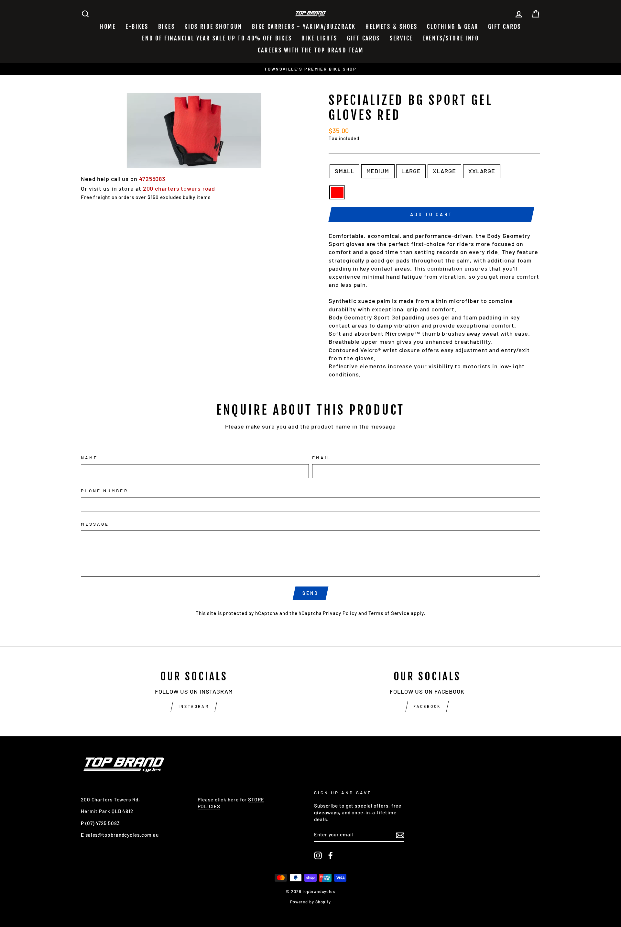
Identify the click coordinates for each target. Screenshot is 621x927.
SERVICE (401, 38)
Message (95, 524)
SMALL (344, 170)
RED (337, 192)
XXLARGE (481, 170)
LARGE (411, 170)
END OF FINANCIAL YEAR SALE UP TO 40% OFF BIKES (217, 38)
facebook (427, 706)
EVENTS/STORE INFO (450, 38)
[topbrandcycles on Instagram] (318, 855)
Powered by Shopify (310, 901)
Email (321, 457)
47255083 (152, 178)
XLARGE (444, 170)
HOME (108, 26)
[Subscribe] (400, 835)
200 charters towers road (179, 188)
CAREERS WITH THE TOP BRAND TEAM (311, 50)
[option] (310, 69)
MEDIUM (377, 170)
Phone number (104, 490)
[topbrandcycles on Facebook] (330, 855)
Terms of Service (388, 613)
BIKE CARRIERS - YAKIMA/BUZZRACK (304, 26)
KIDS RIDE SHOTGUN (213, 26)
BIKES (166, 26)
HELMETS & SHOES (391, 26)
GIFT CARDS (504, 26)
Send (310, 593)
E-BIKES (136, 26)
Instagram (194, 706)
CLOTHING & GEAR (452, 26)
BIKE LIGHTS (319, 38)
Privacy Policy (340, 613)
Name (89, 457)
